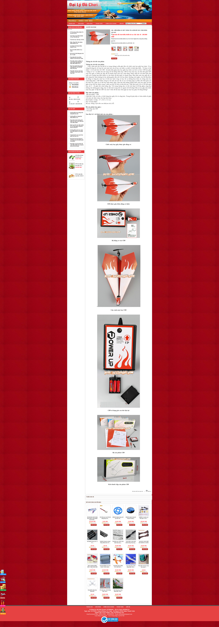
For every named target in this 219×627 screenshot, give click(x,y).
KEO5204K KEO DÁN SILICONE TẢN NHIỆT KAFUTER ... (92, 518)
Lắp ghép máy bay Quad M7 (92, 590)
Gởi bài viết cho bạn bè (137, 491)
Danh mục (69, 29)
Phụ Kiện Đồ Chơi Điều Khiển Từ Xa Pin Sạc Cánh (76, 58)
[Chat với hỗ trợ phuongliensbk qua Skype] (69, 97)
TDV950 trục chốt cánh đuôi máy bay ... (118, 542)
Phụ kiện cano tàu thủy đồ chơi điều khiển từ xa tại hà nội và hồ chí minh (76, 145)
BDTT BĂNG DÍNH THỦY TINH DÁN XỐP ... (92, 567)
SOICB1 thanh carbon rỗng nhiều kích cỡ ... (105, 542)
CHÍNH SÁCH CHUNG (111, 23)
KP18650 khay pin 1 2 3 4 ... (92, 542)
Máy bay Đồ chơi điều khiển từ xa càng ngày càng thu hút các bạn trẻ (77, 126)
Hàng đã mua (75, 86)
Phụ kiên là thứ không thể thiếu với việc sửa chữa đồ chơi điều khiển (76, 121)
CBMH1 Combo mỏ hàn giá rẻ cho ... (143, 518)
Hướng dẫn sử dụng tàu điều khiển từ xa (76, 117)
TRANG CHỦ (72, 23)
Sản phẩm (98, 607)
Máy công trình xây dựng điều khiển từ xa (76, 43)
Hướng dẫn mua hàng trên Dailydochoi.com (76, 113)
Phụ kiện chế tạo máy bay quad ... (143, 566)
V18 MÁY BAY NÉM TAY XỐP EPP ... (118, 566)
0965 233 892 (77, 99)
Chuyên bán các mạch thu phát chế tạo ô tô (76, 135)
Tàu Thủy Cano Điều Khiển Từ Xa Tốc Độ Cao (76, 36)
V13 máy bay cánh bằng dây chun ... (130, 566)
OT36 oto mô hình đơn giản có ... (79, 169)
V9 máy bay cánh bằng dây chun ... (105, 590)
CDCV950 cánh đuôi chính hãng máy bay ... (130, 542)
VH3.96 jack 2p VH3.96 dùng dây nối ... (105, 518)
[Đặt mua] (114, 59)
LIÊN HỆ (122, 23)
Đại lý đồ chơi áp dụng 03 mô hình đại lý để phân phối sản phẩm (76, 140)
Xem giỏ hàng (75, 84)
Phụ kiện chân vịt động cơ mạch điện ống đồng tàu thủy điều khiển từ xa (76, 62)
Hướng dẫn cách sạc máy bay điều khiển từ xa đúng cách (76, 131)
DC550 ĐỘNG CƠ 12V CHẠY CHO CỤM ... (105, 566)
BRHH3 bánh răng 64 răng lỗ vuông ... (131, 518)
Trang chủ (89, 607)
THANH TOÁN (99, 23)
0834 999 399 (79, 103)
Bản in (149, 491)
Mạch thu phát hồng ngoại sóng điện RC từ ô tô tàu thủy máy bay (76, 67)
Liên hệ (128, 607)
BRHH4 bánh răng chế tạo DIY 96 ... (118, 518)
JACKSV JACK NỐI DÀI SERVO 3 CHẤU (144, 542)
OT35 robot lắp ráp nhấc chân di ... (79, 161)
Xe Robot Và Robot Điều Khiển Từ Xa (76, 46)
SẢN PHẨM (81, 23)
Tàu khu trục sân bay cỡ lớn (77, 39)
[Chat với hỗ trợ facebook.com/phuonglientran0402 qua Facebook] (78, 97)
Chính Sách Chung (108, 607)
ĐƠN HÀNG (89, 23)
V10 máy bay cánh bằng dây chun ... (118, 590)
